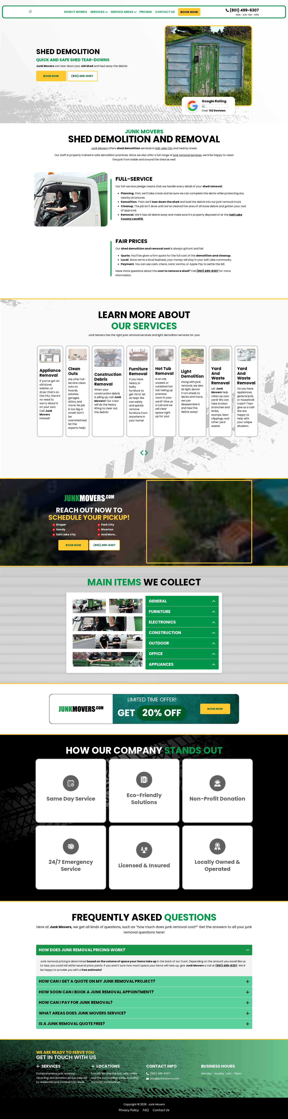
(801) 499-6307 (244, 10)
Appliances (161, 664)
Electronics (162, 622)
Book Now (189, 12)
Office (156, 653)
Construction (165, 632)
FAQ (146, 1110)
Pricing (146, 12)
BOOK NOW (51, 76)
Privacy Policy (129, 1110)
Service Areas (122, 12)
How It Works (75, 12)
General (158, 601)
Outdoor (159, 643)
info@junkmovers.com (164, 1078)
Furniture (159, 611)
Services (97, 12)
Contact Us (165, 12)
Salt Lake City (164, 148)
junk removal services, (187, 155)
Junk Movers (99, 148)
